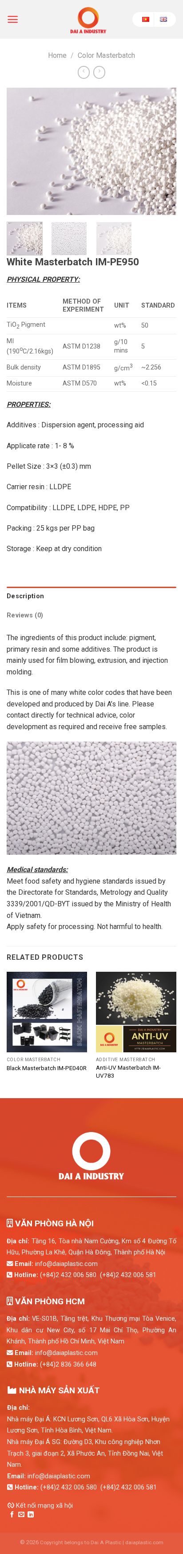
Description (25, 596)
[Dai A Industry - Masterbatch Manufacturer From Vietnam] (88, 19)
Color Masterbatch (106, 55)
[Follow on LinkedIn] (31, 1514)
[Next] (162, 151)
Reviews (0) (25, 615)
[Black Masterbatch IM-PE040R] (47, 1012)
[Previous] (21, 151)
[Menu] (13, 19)
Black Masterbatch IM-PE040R (47, 1067)
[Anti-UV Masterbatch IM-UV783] (136, 1012)
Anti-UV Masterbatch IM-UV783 (128, 1071)
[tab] (91, 596)
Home (57, 55)
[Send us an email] (21, 1514)
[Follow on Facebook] (12, 1514)
